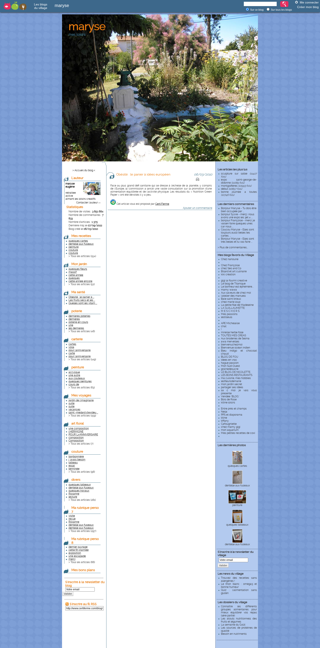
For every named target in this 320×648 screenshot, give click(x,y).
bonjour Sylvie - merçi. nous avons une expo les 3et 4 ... (237, 216)
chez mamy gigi (230, 426)
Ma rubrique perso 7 (85, 510)
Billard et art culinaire (234, 271)
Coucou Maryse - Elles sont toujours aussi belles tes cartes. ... (237, 232)
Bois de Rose (229, 399)
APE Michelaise (230, 323)
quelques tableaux (237, 524)
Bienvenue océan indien (235, 347)
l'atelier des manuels (233, 295)
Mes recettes (81, 236)
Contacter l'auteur (87, 202)
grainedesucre (229, 369)
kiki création (228, 274)
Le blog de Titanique (233, 283)
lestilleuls (226, 317)
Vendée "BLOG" (230, 396)
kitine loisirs (228, 402)
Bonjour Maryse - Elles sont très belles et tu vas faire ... (237, 240)
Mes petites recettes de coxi (238, 433)
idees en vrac (229, 359)
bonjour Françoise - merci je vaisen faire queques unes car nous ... (238, 223)
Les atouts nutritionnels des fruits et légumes (239, 620)
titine (224, 417)
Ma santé (78, 292)
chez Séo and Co (231, 268)
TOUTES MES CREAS (233, 335)
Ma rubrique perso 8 (85, 541)
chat (223, 326)
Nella (224, 411)
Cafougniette (229, 423)
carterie (77, 339)
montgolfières (236, 185)
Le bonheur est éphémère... (237, 286)
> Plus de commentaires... (233, 247)
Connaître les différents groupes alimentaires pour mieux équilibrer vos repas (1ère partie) (239, 611)
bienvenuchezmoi (232, 344)
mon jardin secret (231, 384)
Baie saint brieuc (231, 298)
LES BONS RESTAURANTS (236, 375)
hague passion (230, 362)
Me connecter (309, 2)
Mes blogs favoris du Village (236, 255)
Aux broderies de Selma (235, 338)
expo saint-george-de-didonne (239, 181)
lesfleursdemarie (231, 381)
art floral (77, 423)
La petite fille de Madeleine (237, 304)
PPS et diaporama (231, 414)
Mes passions (229, 314)
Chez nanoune (229, 259)
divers (75, 480)
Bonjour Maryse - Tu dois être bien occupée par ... (238, 210)
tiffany (225, 420)
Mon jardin (79, 264)
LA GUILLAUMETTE (233, 308)
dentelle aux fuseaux (237, 485)
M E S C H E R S (230, 311)
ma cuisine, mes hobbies (236, 378)
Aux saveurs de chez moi (236, 292)
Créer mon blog (308, 7)
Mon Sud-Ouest (230, 365)
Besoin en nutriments (234, 633)
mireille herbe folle (232, 332)
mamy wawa (229, 289)
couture (77, 451)
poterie (76, 311)
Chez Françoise (230, 265)
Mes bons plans (83, 570)
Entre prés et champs (234, 408)
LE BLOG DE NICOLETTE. (236, 372)
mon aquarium (230, 429)
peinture (237, 505)
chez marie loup (230, 301)
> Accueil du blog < (83, 170)
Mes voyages (81, 395)
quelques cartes (237, 465)
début (231, 188)
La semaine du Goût (233, 624)
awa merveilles (230, 341)
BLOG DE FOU (229, 356)
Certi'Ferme (162, 203)
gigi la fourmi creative (234, 280)
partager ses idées (232, 387)
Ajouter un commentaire (197, 208)
